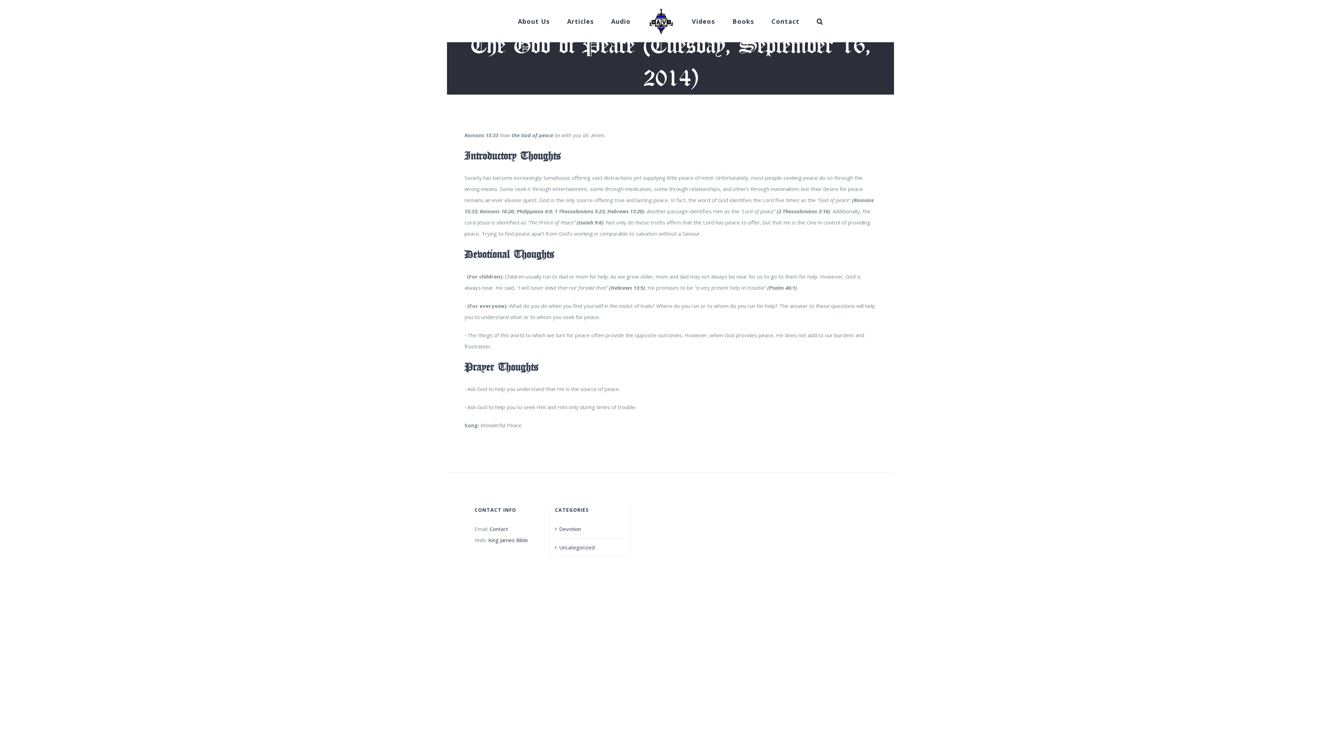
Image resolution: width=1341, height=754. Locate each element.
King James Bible (508, 540)
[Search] (799, 21)
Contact (499, 528)
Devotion (570, 528)
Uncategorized (577, 547)
